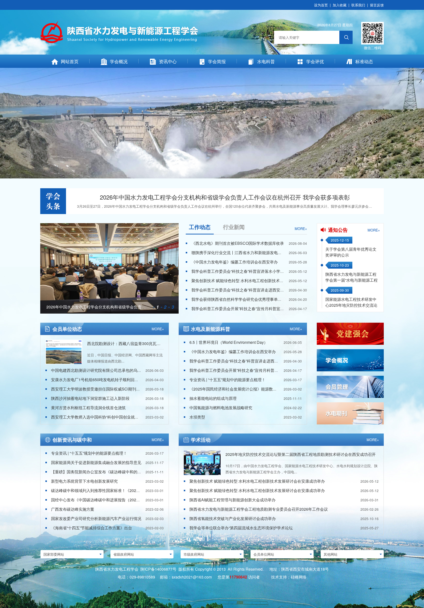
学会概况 (119, 61)
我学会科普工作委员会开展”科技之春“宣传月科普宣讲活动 (241, 308)
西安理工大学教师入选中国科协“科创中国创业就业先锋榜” (101, 417)
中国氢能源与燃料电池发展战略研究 (220, 407)
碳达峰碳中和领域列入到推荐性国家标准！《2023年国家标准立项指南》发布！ (120, 490)
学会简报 (217, 61)
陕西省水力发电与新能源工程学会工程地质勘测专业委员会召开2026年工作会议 (258, 509)
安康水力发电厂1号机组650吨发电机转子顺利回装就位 (98, 379)
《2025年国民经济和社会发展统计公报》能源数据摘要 (237, 389)
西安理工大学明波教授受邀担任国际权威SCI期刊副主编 (99, 389)
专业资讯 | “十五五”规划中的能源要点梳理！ (227, 379)
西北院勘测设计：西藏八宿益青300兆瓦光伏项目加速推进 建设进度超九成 (151, 343)
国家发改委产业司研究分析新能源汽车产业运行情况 (96, 518)
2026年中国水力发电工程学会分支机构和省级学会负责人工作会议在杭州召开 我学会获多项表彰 (225, 197)
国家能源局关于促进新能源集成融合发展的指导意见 (96, 462)
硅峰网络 (298, 577)
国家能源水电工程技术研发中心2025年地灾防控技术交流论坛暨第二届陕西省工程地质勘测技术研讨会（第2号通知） (351, 308)
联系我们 (358, 4)
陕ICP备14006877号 (158, 569)
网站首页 (70, 61)
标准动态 (364, 61)
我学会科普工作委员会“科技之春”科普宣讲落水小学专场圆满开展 (247, 271)
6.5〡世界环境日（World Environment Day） (228, 342)
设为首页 (321, 4)
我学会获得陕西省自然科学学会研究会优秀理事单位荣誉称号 (244, 299)
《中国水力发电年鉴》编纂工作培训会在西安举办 (234, 262)
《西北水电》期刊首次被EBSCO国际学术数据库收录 (237, 243)
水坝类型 (197, 417)
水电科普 (266, 61)
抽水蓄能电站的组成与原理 (213, 398)
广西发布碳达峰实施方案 (72, 509)
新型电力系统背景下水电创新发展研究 (84, 481)
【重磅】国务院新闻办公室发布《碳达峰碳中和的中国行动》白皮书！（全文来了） (123, 472)
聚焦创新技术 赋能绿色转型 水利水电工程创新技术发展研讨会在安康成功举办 (259, 280)
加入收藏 (339, 4)
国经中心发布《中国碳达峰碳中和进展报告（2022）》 (98, 500)
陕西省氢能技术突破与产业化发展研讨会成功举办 (232, 518)
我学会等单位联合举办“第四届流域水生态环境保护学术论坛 (241, 528)
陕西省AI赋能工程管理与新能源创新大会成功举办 (232, 500)
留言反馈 (377, 4)
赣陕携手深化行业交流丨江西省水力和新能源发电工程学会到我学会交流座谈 (258, 252)
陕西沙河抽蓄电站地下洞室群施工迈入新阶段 (90, 398)
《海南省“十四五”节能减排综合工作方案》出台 (91, 528)
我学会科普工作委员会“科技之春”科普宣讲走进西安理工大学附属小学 (251, 290)
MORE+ (301, 228)
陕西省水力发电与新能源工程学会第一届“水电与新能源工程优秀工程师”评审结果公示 (351, 280)
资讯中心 (168, 61)
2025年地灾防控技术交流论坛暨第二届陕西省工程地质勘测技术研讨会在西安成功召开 (300, 454)
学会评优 (315, 61)
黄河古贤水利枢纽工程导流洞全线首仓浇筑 (88, 407)
